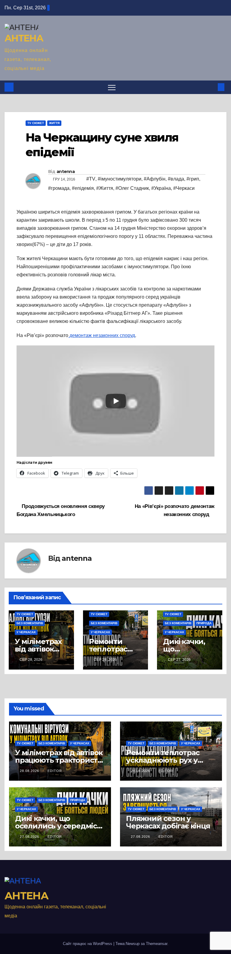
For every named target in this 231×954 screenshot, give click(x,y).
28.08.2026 (30, 771)
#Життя (104, 188)
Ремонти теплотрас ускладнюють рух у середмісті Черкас (162, 760)
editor (55, 771)
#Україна (161, 188)
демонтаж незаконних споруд (101, 335)
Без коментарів (30, 623)
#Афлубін (154, 178)
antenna (66, 171)
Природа (203, 623)
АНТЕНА (24, 38)
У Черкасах (26, 632)
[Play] (115, 401)
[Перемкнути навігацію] (111, 87)
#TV (90, 178)
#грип (192, 178)
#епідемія (83, 188)
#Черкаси (184, 188)
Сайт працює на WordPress (88, 943)
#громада (58, 188)
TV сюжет (35, 123)
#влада (176, 178)
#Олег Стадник (132, 188)
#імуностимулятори (119, 178)
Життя (54, 123)
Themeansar (156, 943)
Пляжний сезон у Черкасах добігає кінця (168, 822)
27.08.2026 (30, 836)
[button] (211, 87)
